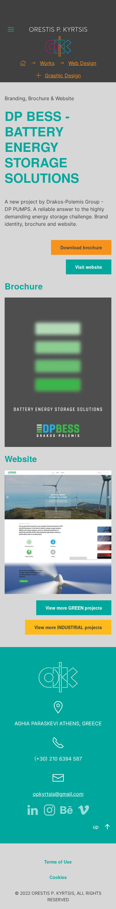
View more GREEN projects (73, 608)
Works (47, 63)
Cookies (58, 877)
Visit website (88, 267)
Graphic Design (63, 75)
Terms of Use (58, 862)
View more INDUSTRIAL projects (68, 627)
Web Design (82, 63)
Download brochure (81, 247)
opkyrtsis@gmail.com (58, 794)
